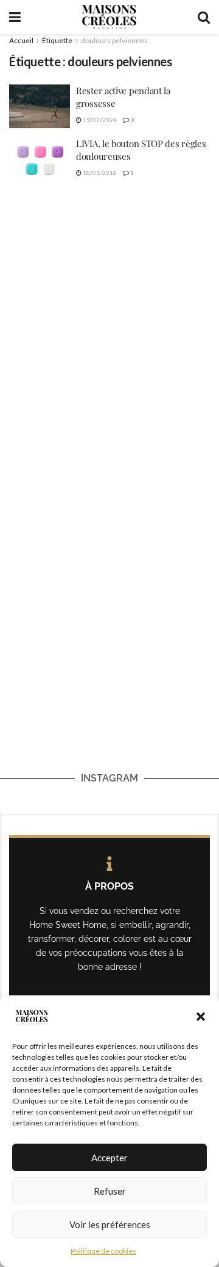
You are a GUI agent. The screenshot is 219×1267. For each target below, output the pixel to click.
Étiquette (57, 40)
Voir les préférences (109, 1224)
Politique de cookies (103, 1250)
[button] (201, 1017)
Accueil (21, 40)
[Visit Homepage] (109, 17)
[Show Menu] (15, 17)
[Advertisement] (109, 311)
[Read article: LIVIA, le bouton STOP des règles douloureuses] (39, 159)
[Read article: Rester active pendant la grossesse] (39, 106)
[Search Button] (204, 17)
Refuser (110, 1191)
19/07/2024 (99, 119)
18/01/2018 (99, 172)
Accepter (109, 1157)
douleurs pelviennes (114, 40)
